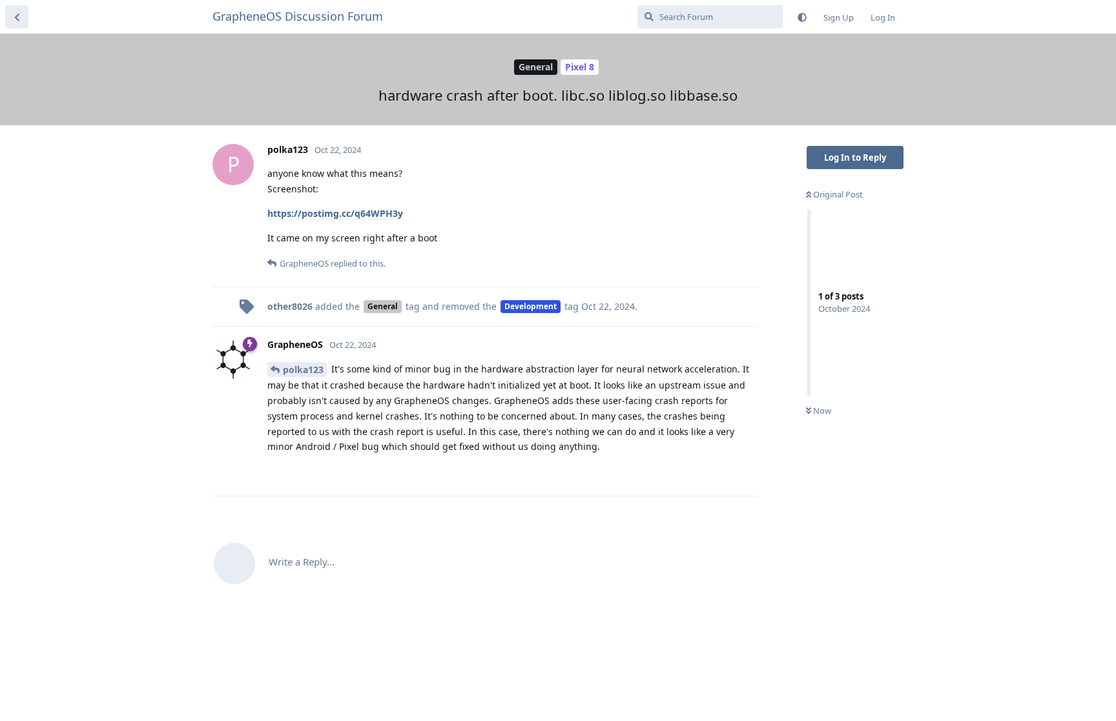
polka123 (303, 369)
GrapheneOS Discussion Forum (297, 16)
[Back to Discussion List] (16, 16)
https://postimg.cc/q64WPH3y (335, 213)
